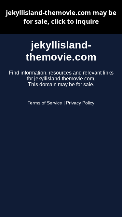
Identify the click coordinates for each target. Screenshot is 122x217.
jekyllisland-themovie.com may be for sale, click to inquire (61, 17)
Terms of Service (45, 103)
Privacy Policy (80, 103)
